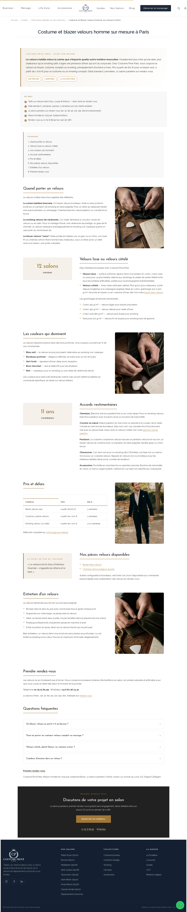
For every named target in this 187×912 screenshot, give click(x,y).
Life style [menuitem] (44, 8)
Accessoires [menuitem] (65, 8)
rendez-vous (86, 695)
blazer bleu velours (153, 292)
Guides (101, 8)
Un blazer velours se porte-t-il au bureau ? (93, 724)
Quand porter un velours (41, 142)
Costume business (112, 855)
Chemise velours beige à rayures (98, 569)
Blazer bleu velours (92, 564)
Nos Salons (117, 8)
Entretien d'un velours (39, 167)
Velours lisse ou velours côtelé (44, 146)
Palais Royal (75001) (69, 855)
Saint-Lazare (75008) (70, 870)
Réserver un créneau (94, 819)
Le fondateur (152, 855)
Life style (108, 870)
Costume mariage (111, 860)
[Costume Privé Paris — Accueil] (85, 8)
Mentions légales (153, 875)
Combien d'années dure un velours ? (93, 758)
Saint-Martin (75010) (69, 880)
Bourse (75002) (67, 860)
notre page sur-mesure (57, 532)
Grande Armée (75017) (71, 889)
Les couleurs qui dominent (42, 150)
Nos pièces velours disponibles (44, 163)
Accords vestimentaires (40, 154)
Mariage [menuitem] (26, 8)
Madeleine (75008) (69, 865)
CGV (148, 870)
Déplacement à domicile (72, 894)
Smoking (107, 865)
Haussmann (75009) (69, 875)
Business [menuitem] (8, 8)
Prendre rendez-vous (39, 172)
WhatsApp (101, 829)
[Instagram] (6, 881)
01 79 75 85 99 (87, 829)
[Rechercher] (179, 8)
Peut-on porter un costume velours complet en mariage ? (93, 735)
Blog (132, 8)
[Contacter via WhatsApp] (180, 905)
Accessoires (109, 875)
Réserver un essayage (156, 8)
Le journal (150, 860)
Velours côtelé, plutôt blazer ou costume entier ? (93, 747)
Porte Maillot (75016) (70, 884)
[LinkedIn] (22, 881)
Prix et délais (35, 159)
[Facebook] (14, 881)
